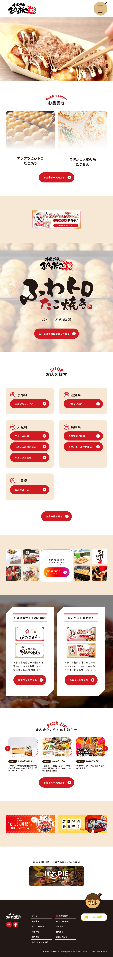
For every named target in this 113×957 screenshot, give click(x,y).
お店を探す (63, 916)
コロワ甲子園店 (76, 436)
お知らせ (59, 926)
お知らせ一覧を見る (54, 782)
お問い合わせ (61, 937)
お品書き (35, 921)
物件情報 (35, 937)
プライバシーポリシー (99, 951)
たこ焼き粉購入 (95, 917)
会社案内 (59, 931)
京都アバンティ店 (24, 403)
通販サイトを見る (27, 680)
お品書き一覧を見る (54, 177)
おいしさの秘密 (62, 921)
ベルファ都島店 (23, 457)
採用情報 (35, 931)
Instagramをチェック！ (53, 572)
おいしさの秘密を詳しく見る (54, 333)
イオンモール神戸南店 (80, 446)
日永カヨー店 (22, 489)
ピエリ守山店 (75, 403)
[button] (7, 748)
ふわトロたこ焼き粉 (40, 942)
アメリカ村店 (22, 436)
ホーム (34, 916)
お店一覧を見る (54, 516)
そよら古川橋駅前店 (25, 446)
